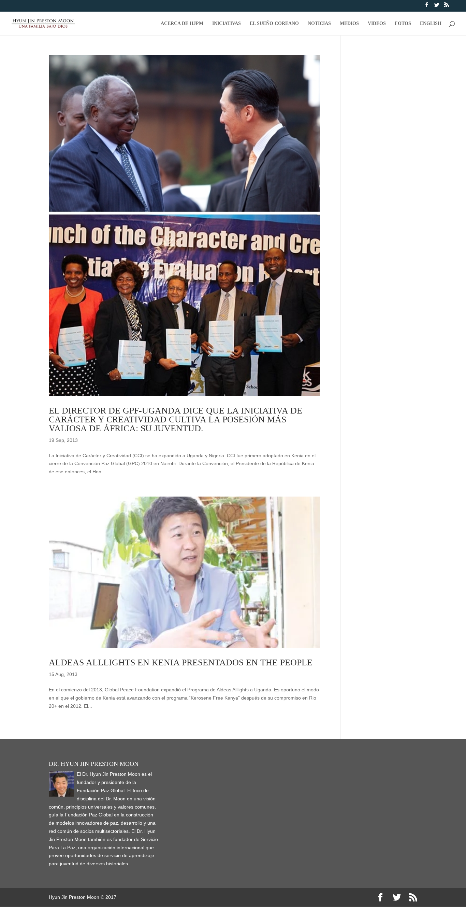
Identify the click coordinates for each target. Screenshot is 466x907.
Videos (377, 23)
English (430, 23)
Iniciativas (226, 23)
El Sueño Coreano (274, 23)
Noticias (319, 23)
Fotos (403, 23)
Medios (349, 23)
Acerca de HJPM (182, 23)
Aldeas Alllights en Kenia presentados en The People (180, 662)
